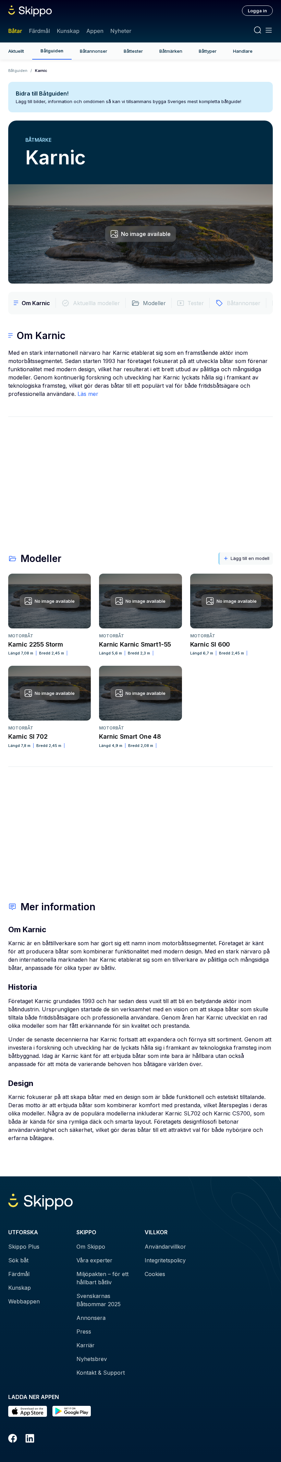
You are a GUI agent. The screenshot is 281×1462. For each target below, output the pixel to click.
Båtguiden (51, 50)
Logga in (257, 10)
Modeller (154, 303)
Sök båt (18, 1260)
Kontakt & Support (100, 1372)
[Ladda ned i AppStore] (27, 1411)
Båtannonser (93, 51)
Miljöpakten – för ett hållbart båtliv (102, 1278)
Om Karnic (36, 303)
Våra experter (94, 1260)
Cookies (155, 1274)
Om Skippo (90, 1246)
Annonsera (91, 1317)
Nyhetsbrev (91, 1358)
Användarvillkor (165, 1246)
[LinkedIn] (29, 1439)
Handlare (243, 51)
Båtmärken (170, 51)
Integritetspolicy (165, 1260)
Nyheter (120, 30)
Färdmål (39, 30)
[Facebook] (12, 1439)
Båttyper (208, 51)
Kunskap (68, 30)
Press (83, 1331)
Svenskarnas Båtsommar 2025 (98, 1300)
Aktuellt (16, 51)
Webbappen (24, 1301)
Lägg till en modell (250, 558)
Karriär (85, 1345)
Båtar (15, 30)
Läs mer (87, 393)
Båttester (133, 51)
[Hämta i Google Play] (71, 1411)
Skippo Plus (23, 1246)
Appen (94, 30)
